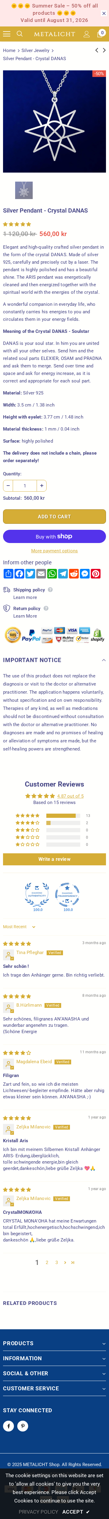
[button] (17, 224)
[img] (17, 944)
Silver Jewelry (35, 50)
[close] (104, 13)
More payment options (54, 551)
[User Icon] (87, 34)
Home (9, 50)
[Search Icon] (24, 33)
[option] (54, 121)
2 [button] (47, 1262)
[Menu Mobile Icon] (6, 34)
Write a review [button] (54, 859)
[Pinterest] (22, 1426)
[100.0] (37, 895)
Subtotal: (12, 498)
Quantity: (12, 474)
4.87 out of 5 (70, 796)
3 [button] (56, 1262)
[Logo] (54, 34)
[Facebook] (8, 1426)
